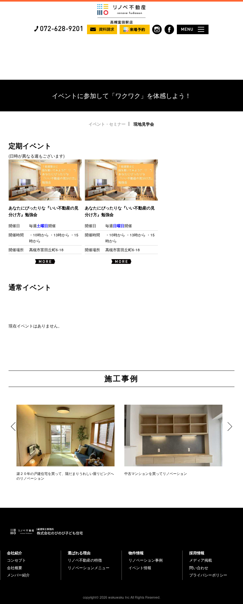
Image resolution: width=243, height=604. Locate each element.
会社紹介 (14, 553)
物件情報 (136, 553)
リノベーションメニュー (88, 568)
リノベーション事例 (145, 560)
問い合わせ (198, 568)
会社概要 (14, 568)
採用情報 (196, 553)
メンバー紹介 (18, 575)
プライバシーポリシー (208, 575)
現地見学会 (144, 124)
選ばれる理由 (79, 553)
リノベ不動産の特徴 (85, 560)
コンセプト (16, 560)
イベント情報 (139, 568)
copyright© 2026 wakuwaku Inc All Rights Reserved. (121, 597)
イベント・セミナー (107, 124)
